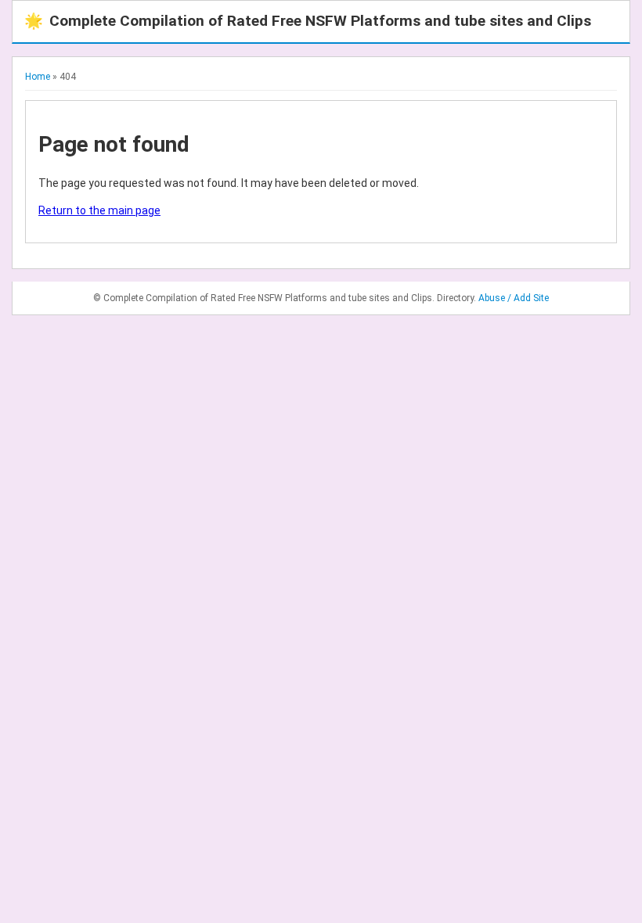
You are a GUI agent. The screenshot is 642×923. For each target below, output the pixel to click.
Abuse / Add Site (513, 298)
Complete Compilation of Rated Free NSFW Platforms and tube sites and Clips (307, 21)
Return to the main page (99, 210)
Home (37, 76)
